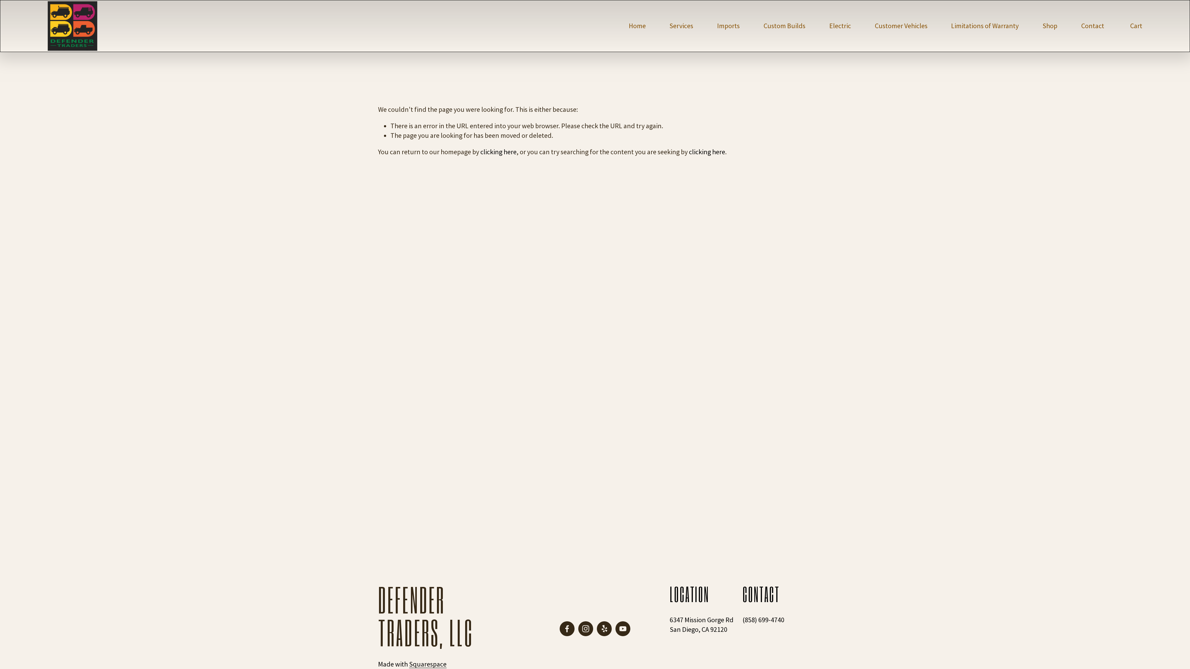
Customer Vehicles (901, 25)
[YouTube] (622, 628)
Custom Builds (784, 25)
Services (681, 25)
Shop (1049, 25)
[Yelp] (604, 628)
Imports (728, 25)
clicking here (498, 151)
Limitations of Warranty (985, 25)
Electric (840, 25)
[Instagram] (585, 628)
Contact (1092, 25)
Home (637, 25)
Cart (1136, 25)
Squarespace (428, 664)
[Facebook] (567, 628)
